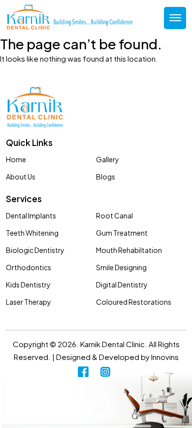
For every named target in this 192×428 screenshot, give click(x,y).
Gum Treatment (122, 232)
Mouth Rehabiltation (129, 250)
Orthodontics (28, 267)
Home (16, 159)
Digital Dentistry (122, 284)
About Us (20, 176)
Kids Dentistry (28, 284)
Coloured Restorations (133, 301)
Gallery (107, 159)
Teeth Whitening (32, 232)
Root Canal (114, 215)
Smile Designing (121, 267)
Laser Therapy (28, 301)
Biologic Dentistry (35, 250)
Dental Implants (31, 215)
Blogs (105, 176)
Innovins (165, 356)
